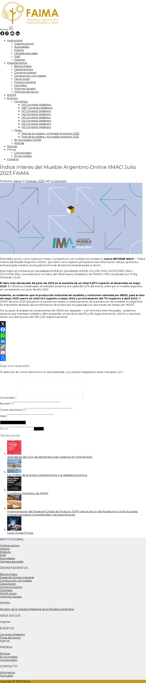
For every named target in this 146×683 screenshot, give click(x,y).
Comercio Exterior (11, 587)
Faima (17, 181)
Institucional (14, 40)
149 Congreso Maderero (36, 104)
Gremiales (20, 85)
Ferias (18, 130)
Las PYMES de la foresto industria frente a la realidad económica (47, 475)
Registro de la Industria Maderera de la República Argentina (37, 609)
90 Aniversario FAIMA (27, 140)
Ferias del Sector (10, 637)
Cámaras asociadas (26, 53)
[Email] (73, 352)
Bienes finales (23, 66)
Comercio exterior (25, 72)
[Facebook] (73, 329)
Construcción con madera (30, 75)
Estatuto (19, 59)
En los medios (23, 156)
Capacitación (8, 583)
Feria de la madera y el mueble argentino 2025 (50, 136)
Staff (17, 56)
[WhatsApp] (73, 335)
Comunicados (22, 152)
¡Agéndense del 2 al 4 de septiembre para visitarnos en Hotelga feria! (49, 457)
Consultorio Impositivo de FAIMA (27, 493)
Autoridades (21, 46)
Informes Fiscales (11, 596)
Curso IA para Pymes (20, 532)
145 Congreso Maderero (36, 117)
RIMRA (11, 95)
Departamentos (17, 63)
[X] (73, 324)
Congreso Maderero (12, 634)
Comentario (8, 397)
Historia (19, 50)
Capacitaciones (23, 69)
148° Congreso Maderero (37, 107)
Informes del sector (26, 91)
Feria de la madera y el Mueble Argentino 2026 (50, 133)
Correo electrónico (12, 409)
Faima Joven (22, 79)
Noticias (12, 146)
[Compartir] (73, 358)
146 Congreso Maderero (36, 114)
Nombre (6, 403)
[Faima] (29, 24)
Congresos (21, 101)
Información (7, 672)
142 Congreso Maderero (36, 127)
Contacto (13, 159)
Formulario (6, 675)
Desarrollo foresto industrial (17, 577)
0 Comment (58, 181)
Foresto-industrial (25, 82)
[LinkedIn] (73, 341)
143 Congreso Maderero (36, 124)
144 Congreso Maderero (36, 120)
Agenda (19, 143)
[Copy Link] (73, 347)
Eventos (12, 98)
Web (3, 416)
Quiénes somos (24, 43)
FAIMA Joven (8, 593)
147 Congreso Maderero (36, 111)
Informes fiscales (24, 88)
